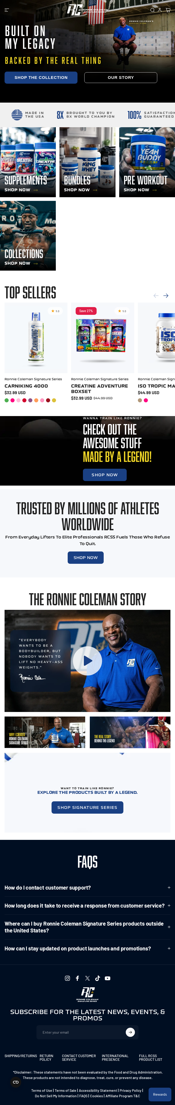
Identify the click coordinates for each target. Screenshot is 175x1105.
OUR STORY (121, 77)
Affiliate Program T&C (123, 1096)
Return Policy (46, 1057)
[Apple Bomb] (7, 400)
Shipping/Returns (21, 1056)
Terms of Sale (65, 1090)
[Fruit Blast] (146, 400)
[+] (60, 362)
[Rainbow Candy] (42, 400)
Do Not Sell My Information (56, 1096)
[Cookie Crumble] (140, 400)
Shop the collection (41, 77)
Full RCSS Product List (150, 1057)
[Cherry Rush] (24, 400)
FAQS (83, 1096)
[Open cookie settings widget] (15, 1082)
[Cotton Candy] (18, 400)
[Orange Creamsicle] (36, 400)
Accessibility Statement (98, 1090)
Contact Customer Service (79, 1057)
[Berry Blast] (12, 400)
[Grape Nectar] (30, 400)
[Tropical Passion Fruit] (54, 400)
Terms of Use (41, 1090)
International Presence (115, 1057)
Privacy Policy (131, 1090)
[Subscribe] (130, 1032)
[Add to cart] (127, 362)
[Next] (165, 295)
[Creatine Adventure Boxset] (102, 338)
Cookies (96, 1096)
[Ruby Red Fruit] (48, 400)
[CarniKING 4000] (36, 338)
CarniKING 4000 (26, 386)
